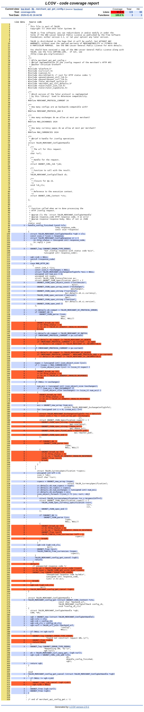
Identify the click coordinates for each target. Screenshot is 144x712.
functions (78, 9)
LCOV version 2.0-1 (79, 707)
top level (25, 9)
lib (33, 9)
